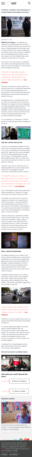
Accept (4, 454)
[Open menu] (3, 3)
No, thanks (13, 454)
